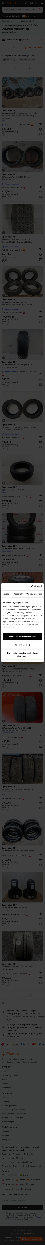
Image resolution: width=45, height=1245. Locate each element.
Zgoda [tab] (6, 594)
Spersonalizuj (21, 645)
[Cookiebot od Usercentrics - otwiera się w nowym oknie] (31, 587)
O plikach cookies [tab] (34, 594)
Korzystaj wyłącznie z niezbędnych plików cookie (22, 654)
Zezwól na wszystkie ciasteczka (22, 636)
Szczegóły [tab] (18, 594)
